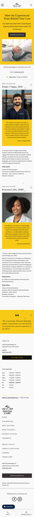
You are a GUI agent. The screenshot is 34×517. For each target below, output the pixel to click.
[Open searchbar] (31, 5)
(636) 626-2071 (19, 72)
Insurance (6, 438)
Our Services (7, 421)
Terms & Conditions (10, 448)
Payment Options (9, 434)
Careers (5, 453)
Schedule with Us (17, 35)
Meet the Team (8, 425)
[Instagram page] (20, 499)
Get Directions (17, 357)
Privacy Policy (8, 444)
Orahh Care (7, 457)
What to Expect (8, 430)
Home (4, 417)
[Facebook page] (14, 499)
